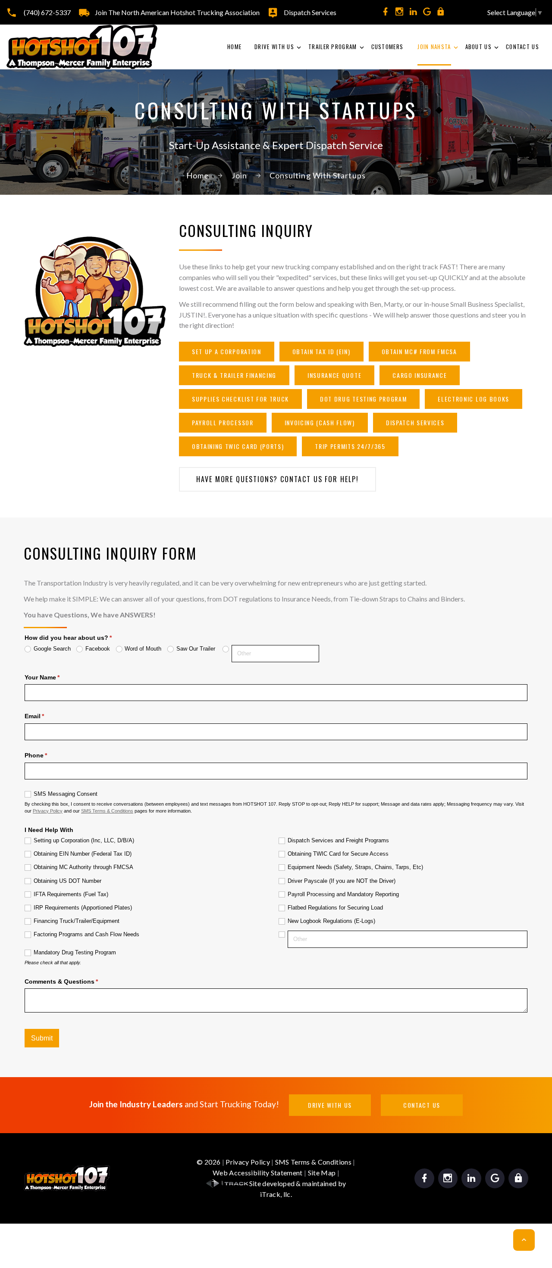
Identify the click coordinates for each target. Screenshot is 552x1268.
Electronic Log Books (473, 398)
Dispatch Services (310, 12)
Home (234, 46)
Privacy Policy (248, 1162)
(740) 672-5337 (47, 12)
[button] (524, 1240)
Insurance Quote (334, 375)
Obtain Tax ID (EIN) (321, 351)
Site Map (322, 1172)
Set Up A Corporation (226, 351)
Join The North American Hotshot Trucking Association (177, 12)
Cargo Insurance (419, 375)
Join (239, 175)
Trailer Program (332, 46)
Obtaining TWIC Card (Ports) (238, 446)
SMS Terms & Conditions (313, 1162)
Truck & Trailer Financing (234, 375)
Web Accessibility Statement (258, 1172)
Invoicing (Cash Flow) (320, 422)
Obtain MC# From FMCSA (419, 351)
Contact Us (522, 46)
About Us (478, 46)
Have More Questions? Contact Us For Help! (277, 479)
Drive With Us (274, 46)
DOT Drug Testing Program (363, 398)
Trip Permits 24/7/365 (350, 446)
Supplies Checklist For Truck (240, 398)
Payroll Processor (223, 422)
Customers (387, 46)
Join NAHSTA (434, 46)
